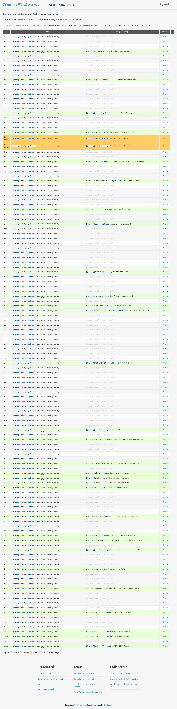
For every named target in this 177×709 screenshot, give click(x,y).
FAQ (39, 684)
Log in (167, 4)
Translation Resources (84, 674)
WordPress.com (66, 5)
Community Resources (120, 674)
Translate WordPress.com (21, 4)
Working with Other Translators (124, 679)
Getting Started (44, 674)
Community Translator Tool (50, 679)
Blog (161, 4)
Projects (53, 5)
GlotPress (108, 705)
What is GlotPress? (45, 689)
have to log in (94, 37)
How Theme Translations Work (88, 692)
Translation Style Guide (84, 679)
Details (165, 37)
